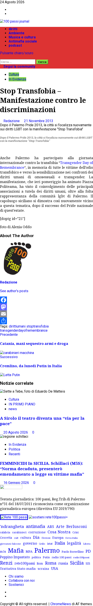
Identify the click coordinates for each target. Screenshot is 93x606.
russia (63, 563)
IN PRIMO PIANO (22, 404)
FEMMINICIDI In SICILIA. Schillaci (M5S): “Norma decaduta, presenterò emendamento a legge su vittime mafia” (42, 468)
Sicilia (77, 562)
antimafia (35, 526)
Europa (58, 537)
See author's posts (14, 291)
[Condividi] (46, 320)
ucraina (43, 569)
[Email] (46, 313)
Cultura (14, 74)
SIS (88, 563)
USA (54, 568)
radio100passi (81, 557)
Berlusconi (76, 526)
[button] (1, 57)
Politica (14, 449)
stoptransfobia (37, 326)
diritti (13, 29)
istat (50, 543)
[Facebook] (46, 299)
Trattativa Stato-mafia (18, 568)
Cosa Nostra (59, 531)
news (13, 409)
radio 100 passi (61, 557)
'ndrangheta (12, 526)
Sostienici (16, 585)
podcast (15, 45)
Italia (60, 543)
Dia (36, 537)
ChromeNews (60, 604)
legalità (74, 543)
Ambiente (16, 33)
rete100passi (24, 563)
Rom (40, 563)
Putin (46, 557)
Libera (86, 543)
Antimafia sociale (23, 41)
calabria (5, 532)
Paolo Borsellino (73, 552)
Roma (50, 563)
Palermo (47, 550)
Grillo (42, 543)
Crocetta (6, 538)
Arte (60, 526)
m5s (3, 551)
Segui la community (19, 66)
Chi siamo (16, 576)
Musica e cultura (22, 37)
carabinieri (19, 532)
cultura (25, 538)
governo (30, 543)
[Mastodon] (46, 306)
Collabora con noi (22, 580)
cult (16, 537)
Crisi (75, 532)
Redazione (12, 121)
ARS (50, 526)
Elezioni (46, 537)
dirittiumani (17, 326)
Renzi (6, 562)
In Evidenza (17, 79)
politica (36, 557)
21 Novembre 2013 (38, 121)
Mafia (16, 550)
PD (88, 551)
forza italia (72, 537)
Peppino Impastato (15, 557)
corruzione (37, 532)
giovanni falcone (10, 543)
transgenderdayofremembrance (24, 330)
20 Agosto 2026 (16, 432)
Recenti (14, 454)
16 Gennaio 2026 (16, 483)
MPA (29, 551)
